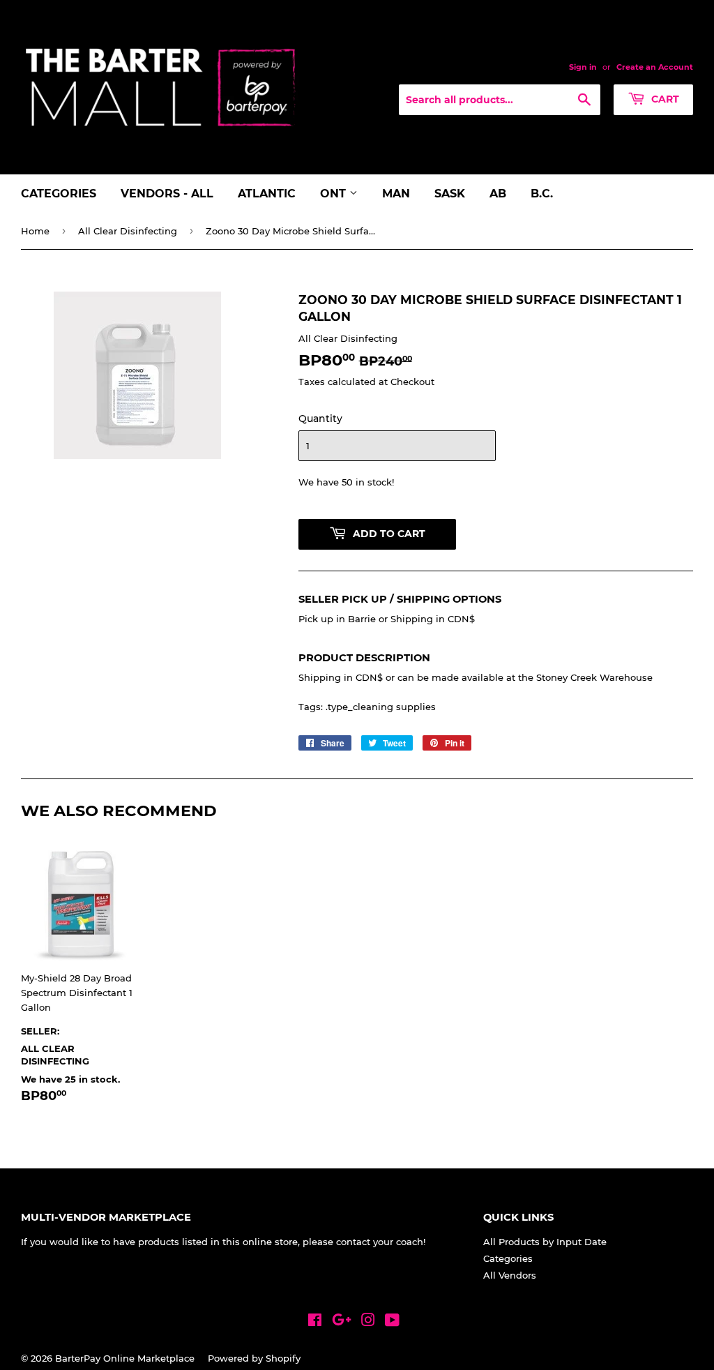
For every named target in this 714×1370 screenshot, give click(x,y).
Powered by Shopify (254, 1358)
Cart (663, 99)
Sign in (583, 67)
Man (396, 193)
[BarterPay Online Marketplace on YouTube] (392, 1321)
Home (35, 230)
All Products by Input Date (545, 1241)
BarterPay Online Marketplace (125, 1358)
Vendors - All (167, 193)
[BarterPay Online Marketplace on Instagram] (368, 1321)
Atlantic (267, 193)
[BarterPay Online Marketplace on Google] (341, 1321)
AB (497, 193)
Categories (58, 193)
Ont (334, 193)
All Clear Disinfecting (127, 230)
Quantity (320, 418)
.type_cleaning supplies (381, 706)
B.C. (542, 193)
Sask (449, 193)
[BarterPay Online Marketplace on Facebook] (314, 1321)
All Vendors (509, 1275)
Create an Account (654, 67)
